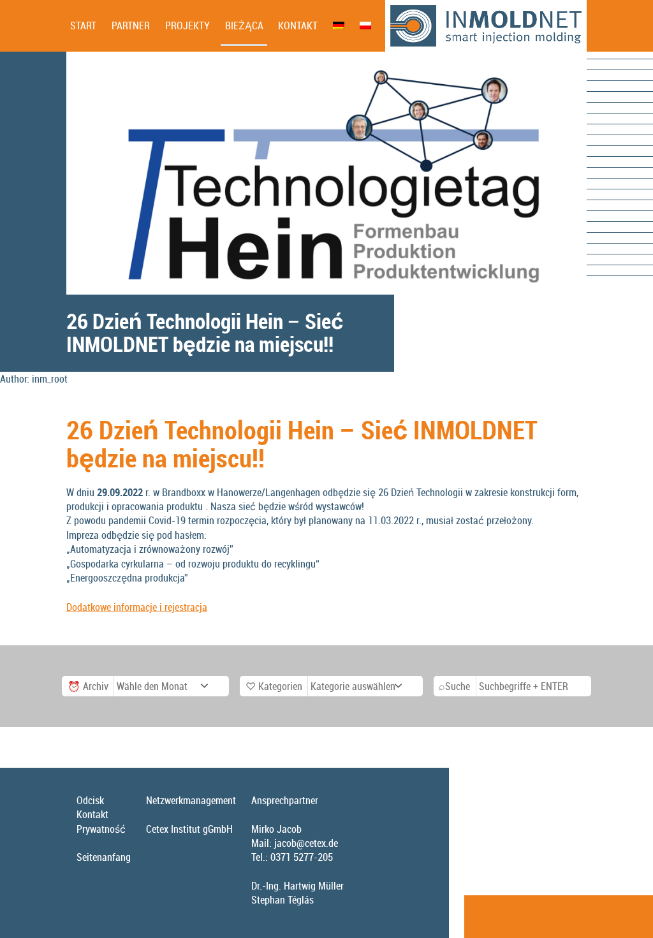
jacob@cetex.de (306, 843)
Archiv (95, 686)
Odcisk (90, 800)
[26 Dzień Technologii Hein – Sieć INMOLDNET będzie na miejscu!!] (326, 173)
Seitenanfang (104, 857)
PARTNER (131, 25)
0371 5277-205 (301, 857)
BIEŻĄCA (244, 25)
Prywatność (101, 829)
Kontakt (298, 25)
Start (83, 25)
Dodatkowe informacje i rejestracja (136, 607)
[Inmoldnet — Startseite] (486, 26)
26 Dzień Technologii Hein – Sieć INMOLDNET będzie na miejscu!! (302, 444)
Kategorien (280, 686)
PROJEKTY (187, 25)
